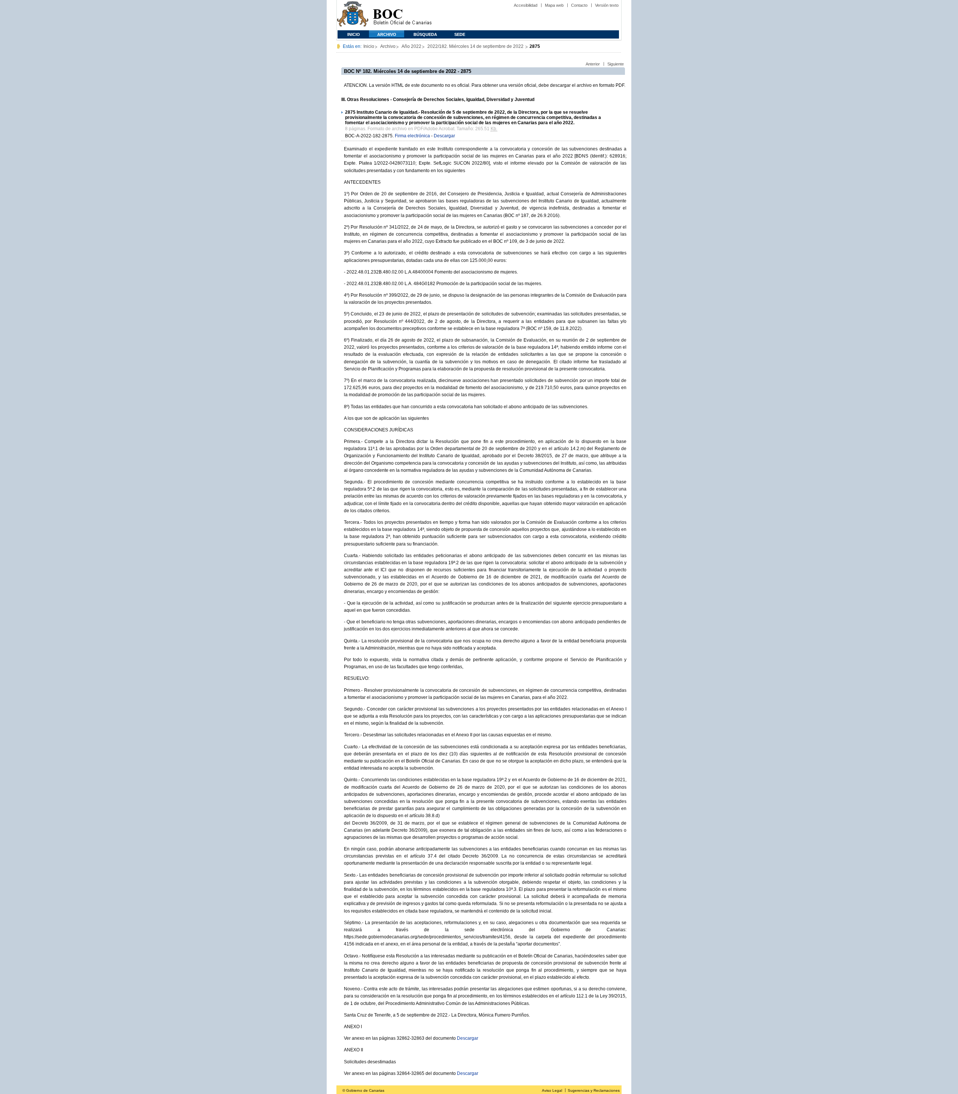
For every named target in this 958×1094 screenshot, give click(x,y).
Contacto (579, 5)
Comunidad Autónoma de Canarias (353, 15)
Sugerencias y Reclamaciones (594, 1090)
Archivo (386, 34)
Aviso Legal (552, 1090)
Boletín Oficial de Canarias (402, 15)
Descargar (444, 135)
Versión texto (607, 5)
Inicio (353, 34)
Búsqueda (425, 34)
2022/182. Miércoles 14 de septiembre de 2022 (476, 46)
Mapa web (554, 5)
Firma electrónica (412, 135)
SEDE (459, 34)
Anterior (593, 64)
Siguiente (615, 64)
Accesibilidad (525, 5)
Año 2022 (411, 46)
